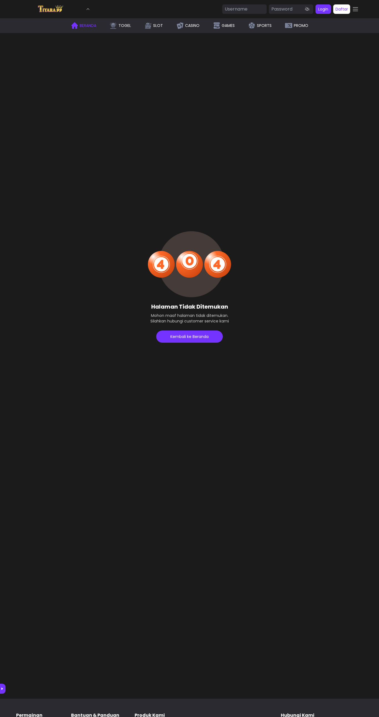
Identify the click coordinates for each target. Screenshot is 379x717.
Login (323, 9)
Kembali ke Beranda (189, 336)
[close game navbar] (88, 9)
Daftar (341, 9)
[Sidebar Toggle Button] (355, 9)
